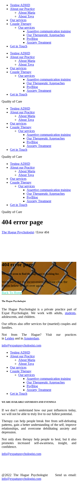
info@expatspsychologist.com (21, 345)
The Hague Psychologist (18, 232)
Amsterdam (31, 338)
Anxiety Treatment (39, 390)
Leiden (9, 338)
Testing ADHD (20, 352)
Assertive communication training (49, 378)
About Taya (26, 363)
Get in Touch (18, 393)
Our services (18, 367)
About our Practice (22, 356)
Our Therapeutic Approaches (46, 382)
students (70, 313)
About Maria (26, 360)
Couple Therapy (20, 371)
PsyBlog (32, 386)
